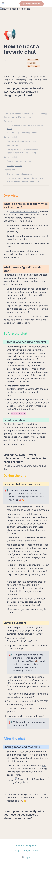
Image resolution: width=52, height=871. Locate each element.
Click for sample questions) (22, 540)
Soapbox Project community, (24, 211)
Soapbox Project (39, 76)
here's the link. (26, 82)
